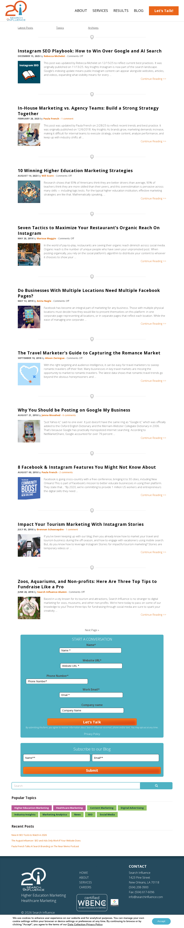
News (77, 814)
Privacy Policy (92, 734)
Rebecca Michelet (55, 56)
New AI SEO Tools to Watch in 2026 (29, 835)
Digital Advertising (132, 807)
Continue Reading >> (153, 78)
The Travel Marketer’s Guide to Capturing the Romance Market (89, 353)
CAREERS (85, 887)
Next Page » (92, 630)
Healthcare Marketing (69, 807)
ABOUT (84, 877)
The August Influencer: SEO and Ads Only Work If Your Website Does (46, 840)
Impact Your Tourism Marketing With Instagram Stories (81, 524)
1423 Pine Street (139, 877)
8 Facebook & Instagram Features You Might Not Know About (87, 467)
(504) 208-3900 (138, 887)
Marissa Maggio (47, 238)
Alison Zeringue (55, 358)
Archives (93, 27)
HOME (83, 873)
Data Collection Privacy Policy (85, 924)
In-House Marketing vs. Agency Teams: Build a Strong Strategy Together (88, 110)
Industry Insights (24, 814)
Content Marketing (102, 807)
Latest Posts (25, 27)
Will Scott (48, 175)
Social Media (107, 814)
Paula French (51, 118)
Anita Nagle (44, 301)
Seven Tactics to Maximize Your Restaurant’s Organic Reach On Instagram (89, 230)
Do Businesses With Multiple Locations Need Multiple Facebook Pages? (89, 293)
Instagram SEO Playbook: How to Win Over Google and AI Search (90, 51)
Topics (60, 27)
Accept (161, 921)
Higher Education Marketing (31, 807)
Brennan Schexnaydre (50, 529)
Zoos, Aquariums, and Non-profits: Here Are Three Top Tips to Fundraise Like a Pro (87, 584)
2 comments (66, 472)
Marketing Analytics (55, 814)
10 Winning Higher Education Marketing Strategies (75, 170)
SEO (90, 814)
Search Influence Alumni (52, 592)
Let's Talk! (163, 10)
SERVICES (85, 882)
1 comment (67, 118)
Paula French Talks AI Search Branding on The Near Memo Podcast (45, 846)
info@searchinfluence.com (146, 897)
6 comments (69, 415)
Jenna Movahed (51, 415)
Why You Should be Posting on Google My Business (74, 410)
